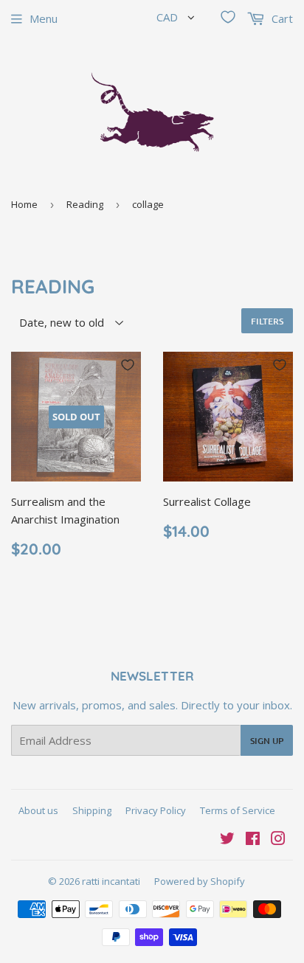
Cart (281, 18)
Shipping (91, 810)
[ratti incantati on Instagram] (278, 839)
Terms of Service (237, 810)
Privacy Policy (155, 810)
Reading (84, 204)
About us (38, 810)
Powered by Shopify (199, 881)
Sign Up (266, 740)
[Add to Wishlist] (127, 365)
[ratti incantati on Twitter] (227, 839)
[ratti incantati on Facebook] (252, 839)
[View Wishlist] (228, 17)
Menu (44, 18)
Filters (267, 321)
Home (24, 204)
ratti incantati (111, 881)
